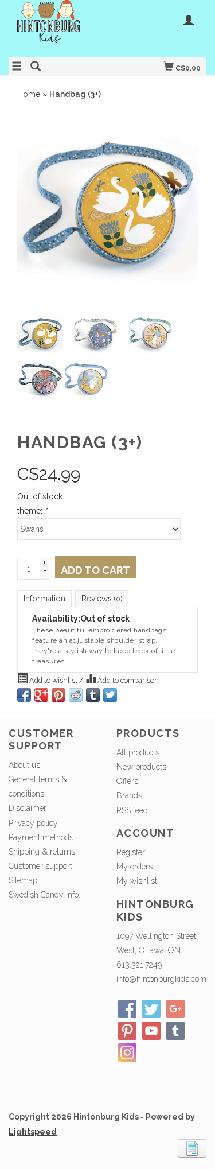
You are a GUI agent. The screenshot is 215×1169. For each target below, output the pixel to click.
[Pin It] (58, 695)
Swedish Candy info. (44, 894)
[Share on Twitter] (110, 695)
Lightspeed (33, 1131)
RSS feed (132, 810)
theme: (32, 510)
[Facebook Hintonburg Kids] (127, 1009)
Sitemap (23, 880)
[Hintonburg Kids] (58, 27)
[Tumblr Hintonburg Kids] (175, 1031)
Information (44, 598)
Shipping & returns (42, 851)
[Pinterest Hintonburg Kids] (127, 1031)
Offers (127, 781)
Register (130, 852)
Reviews (101, 598)
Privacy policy (33, 823)
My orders (134, 866)
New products (141, 766)
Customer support (40, 866)
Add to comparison (127, 680)
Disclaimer (27, 808)
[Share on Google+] (41, 695)
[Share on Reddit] (76, 695)
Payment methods (41, 837)
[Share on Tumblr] (93, 695)
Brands (129, 795)
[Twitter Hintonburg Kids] (151, 1009)
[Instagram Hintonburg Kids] (127, 1052)
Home (28, 94)
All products (137, 752)
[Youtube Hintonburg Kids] (151, 1031)
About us (24, 765)
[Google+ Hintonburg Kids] (175, 1009)
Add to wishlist (53, 680)
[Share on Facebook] (24, 695)
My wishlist (136, 881)
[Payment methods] (192, 1147)
